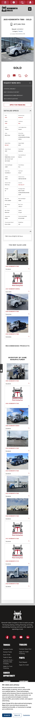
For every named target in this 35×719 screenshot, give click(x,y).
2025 (6, 117)
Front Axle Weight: (8, 165)
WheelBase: (20, 222)
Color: (6, 133)
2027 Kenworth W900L (13, 289)
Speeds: (20, 210)
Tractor (20, 31)
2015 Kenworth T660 (12, 471)
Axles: (6, 127)
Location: (20, 182)
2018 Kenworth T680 (12, 583)
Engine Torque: (8, 149)
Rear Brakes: (7, 204)
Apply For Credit (24, 665)
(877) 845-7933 (19, 24)
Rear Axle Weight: (22, 198)
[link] (8, 76)
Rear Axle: (7, 198)
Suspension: (7, 216)
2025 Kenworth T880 (12, 334)
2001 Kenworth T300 (12, 403)
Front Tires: (7, 170)
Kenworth (20, 117)
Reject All (17, 715)
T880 (6, 123)
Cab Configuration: (22, 127)
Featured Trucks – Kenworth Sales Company (8, 661)
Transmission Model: (22, 216)
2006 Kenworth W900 (12, 425)
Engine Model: (21, 143)
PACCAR (6, 145)
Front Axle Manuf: (22, 155)
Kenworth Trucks (8, 649)
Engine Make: (7, 143)
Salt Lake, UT (21, 184)
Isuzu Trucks (6, 654)
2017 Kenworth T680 (12, 538)
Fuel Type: (20, 170)
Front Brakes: (21, 165)
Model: (6, 121)
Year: (6, 115)
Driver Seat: (20, 133)
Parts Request (23, 662)
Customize (26, 715)
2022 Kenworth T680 (12, 266)
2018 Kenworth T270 (12, 561)
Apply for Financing (17, 105)
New (19, 123)
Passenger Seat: (21, 188)
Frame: (6, 155)
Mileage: (6, 188)
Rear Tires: (20, 204)
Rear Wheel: (7, 210)
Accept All (7, 715)
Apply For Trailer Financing (24, 652)
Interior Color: (8, 182)
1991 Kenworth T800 (12, 381)
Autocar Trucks (7, 652)
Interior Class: (21, 176)
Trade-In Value (7, 657)
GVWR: (6, 176)
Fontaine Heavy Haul (25, 649)
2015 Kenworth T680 (12, 493)
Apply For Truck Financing (7, 667)
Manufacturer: (21, 115)
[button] (5, 2)
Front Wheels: (21, 149)
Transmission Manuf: (9, 222)
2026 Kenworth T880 (12, 311)
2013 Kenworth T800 (12, 448)
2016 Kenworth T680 (12, 516)
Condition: (20, 121)
